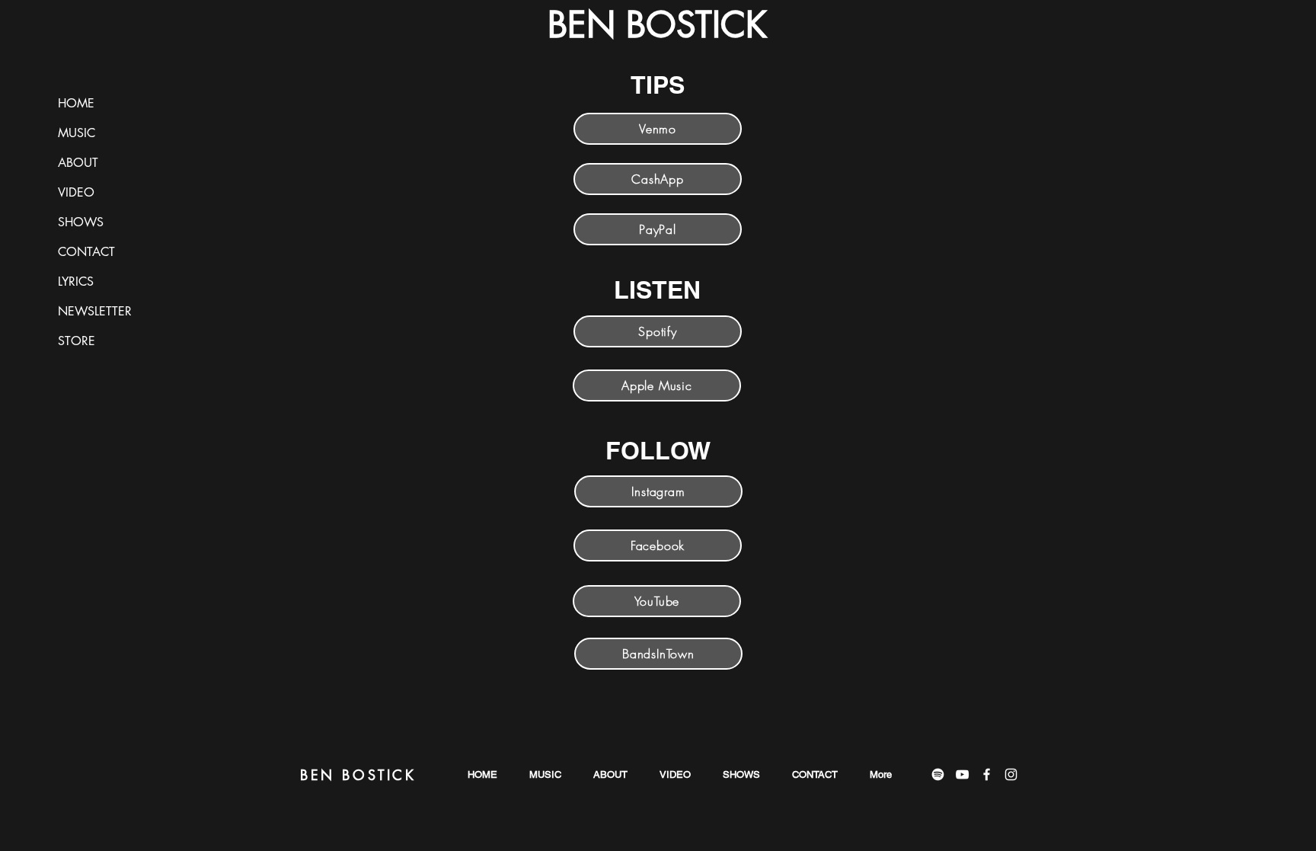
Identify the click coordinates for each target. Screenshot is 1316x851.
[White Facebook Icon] (987, 774)
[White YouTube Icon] (962, 774)
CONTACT (86, 252)
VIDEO (76, 192)
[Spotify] (938, 774)
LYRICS (76, 282)
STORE (76, 341)
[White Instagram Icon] (1011, 774)
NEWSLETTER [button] (95, 311)
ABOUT (78, 163)
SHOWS (81, 222)
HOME (76, 103)
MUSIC (76, 133)
